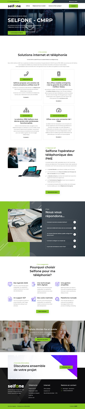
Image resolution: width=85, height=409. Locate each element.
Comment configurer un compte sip (56, 240)
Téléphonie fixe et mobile (38, 6)
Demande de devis (52, 192)
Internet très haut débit (59, 115)
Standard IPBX (26, 115)
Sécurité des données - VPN (50, 393)
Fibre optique (47, 388)
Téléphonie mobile (58, 79)
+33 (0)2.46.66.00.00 (14, 1)
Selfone (28, 6)
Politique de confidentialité (23, 406)
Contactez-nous (66, 367)
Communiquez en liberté (17, 33)
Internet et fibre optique (55, 6)
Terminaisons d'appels (33, 393)
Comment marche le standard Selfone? (57, 222)
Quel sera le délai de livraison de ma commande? (59, 228)
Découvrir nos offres (42, 339)
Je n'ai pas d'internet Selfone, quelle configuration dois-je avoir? (59, 234)
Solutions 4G (47, 391)
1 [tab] (42, 40)
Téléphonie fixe (26, 79)
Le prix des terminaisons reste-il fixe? (56, 246)
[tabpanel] (42, 26)
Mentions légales (12, 406)
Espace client (73, 1)
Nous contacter (42, 311)
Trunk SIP (30, 395)
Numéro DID (31, 397)
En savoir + (26, 97)
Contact (73, 6)
